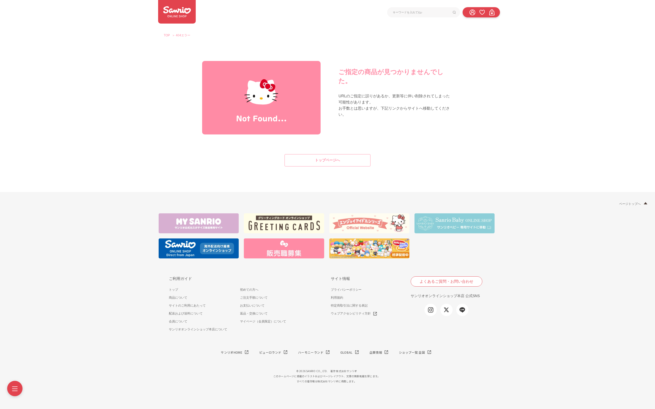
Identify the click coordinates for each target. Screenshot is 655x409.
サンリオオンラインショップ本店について (198, 329)
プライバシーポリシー (346, 289)
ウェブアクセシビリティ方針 (351, 313)
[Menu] (15, 388)
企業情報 (375, 352)
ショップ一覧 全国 (412, 352)
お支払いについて (252, 305)
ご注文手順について (254, 297)
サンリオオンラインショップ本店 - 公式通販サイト (177, 12)
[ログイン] (472, 12)
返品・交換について (254, 313)
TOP (167, 35)
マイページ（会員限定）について (263, 321)
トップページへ (327, 160)
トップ (173, 289)
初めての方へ (249, 289)
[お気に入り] (482, 12)
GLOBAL (346, 352)
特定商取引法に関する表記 (349, 305)
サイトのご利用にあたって (187, 305)
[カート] (492, 12)
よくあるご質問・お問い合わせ (446, 281)
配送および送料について (186, 313)
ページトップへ (630, 204)
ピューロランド (270, 352)
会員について (178, 321)
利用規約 (337, 297)
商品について (178, 297)
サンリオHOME (231, 352)
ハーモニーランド (310, 352)
